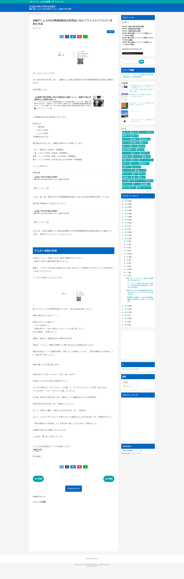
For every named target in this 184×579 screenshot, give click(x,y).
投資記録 (144, 139)
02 (127, 244)
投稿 (126, 382)
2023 (127, 315)
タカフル (136, 156)
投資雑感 (125, 177)
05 (127, 254)
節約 (140, 177)
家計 (148, 180)
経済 (139, 146)
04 (127, 250)
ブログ (110, 32)
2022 (127, 312)
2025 (127, 321)
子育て (125, 163)
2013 (127, 223)
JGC (131, 187)
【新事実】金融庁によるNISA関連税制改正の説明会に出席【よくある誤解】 (140, 299)
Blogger (95, 558)
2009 (127, 210)
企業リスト (139, 170)
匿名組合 (144, 163)
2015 (127, 226)
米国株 (134, 142)
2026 (127, 325)
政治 (124, 146)
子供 (140, 174)
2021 (127, 309)
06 (127, 257)
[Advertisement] (138, 344)
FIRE (124, 187)
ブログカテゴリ (73, 489)
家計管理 (125, 156)
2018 (127, 235)
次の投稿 (38, 479)
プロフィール (34, 2)
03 (127, 247)
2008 (127, 207)
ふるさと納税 (127, 180)
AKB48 (143, 153)
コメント (128, 386)
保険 (145, 156)
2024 (127, 318)
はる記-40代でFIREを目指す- (42, 6)
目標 (133, 177)
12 (127, 276)
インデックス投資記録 (129, 139)
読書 (132, 132)
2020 (127, 306)
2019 (127, 238)
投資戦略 (145, 184)
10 (127, 269)
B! (73, 37)
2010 (127, 213)
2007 (127, 204)
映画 (133, 160)
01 (127, 241)
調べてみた (126, 174)
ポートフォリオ (57, 2)
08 (127, 263)
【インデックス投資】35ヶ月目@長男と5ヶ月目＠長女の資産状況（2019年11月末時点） (140, 285)
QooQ (95, 566)
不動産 (125, 160)
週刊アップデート (142, 187)
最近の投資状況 (127, 149)
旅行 (142, 142)
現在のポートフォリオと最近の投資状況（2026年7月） (141, 104)
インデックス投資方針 (129, 153)
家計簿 (125, 135)
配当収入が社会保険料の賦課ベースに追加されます (141, 95)
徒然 (124, 132)
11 (127, 272)
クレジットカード (145, 160)
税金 (132, 146)
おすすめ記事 (45, 2)
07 (127, 260)
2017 (127, 232)
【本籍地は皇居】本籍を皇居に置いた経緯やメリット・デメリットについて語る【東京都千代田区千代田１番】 (141, 88)
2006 (127, 201)
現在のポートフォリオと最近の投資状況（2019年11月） (140, 279)
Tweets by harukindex (130, 369)
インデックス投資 (144, 132)
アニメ (136, 184)
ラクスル (55, 315)
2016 (127, 229)
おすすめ (135, 167)
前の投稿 (109, 479)
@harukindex (44, 73)
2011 (127, 216)
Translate (137, 453)
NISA (139, 149)
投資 (133, 135)
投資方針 (125, 167)
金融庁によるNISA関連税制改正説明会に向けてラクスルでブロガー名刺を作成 (140, 292)
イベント (134, 163)
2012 (127, 220)
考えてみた (126, 184)
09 (127, 266)
